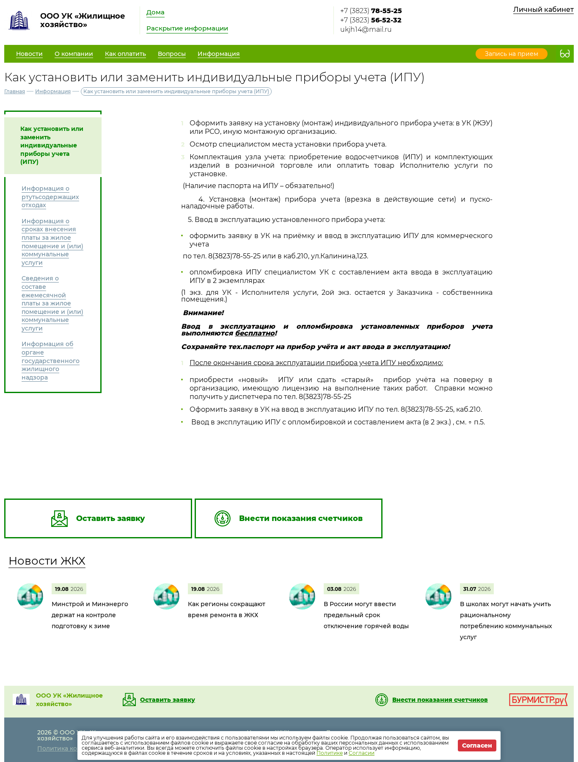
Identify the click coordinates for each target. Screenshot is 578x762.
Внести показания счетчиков (440, 700)
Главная (14, 91)
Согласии (361, 753)
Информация (53, 91)
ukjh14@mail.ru (366, 29)
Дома (155, 12)
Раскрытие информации (187, 28)
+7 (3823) (371, 11)
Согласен (477, 745)
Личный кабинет (543, 10)
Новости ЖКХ (46, 561)
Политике (330, 753)
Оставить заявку (167, 700)
